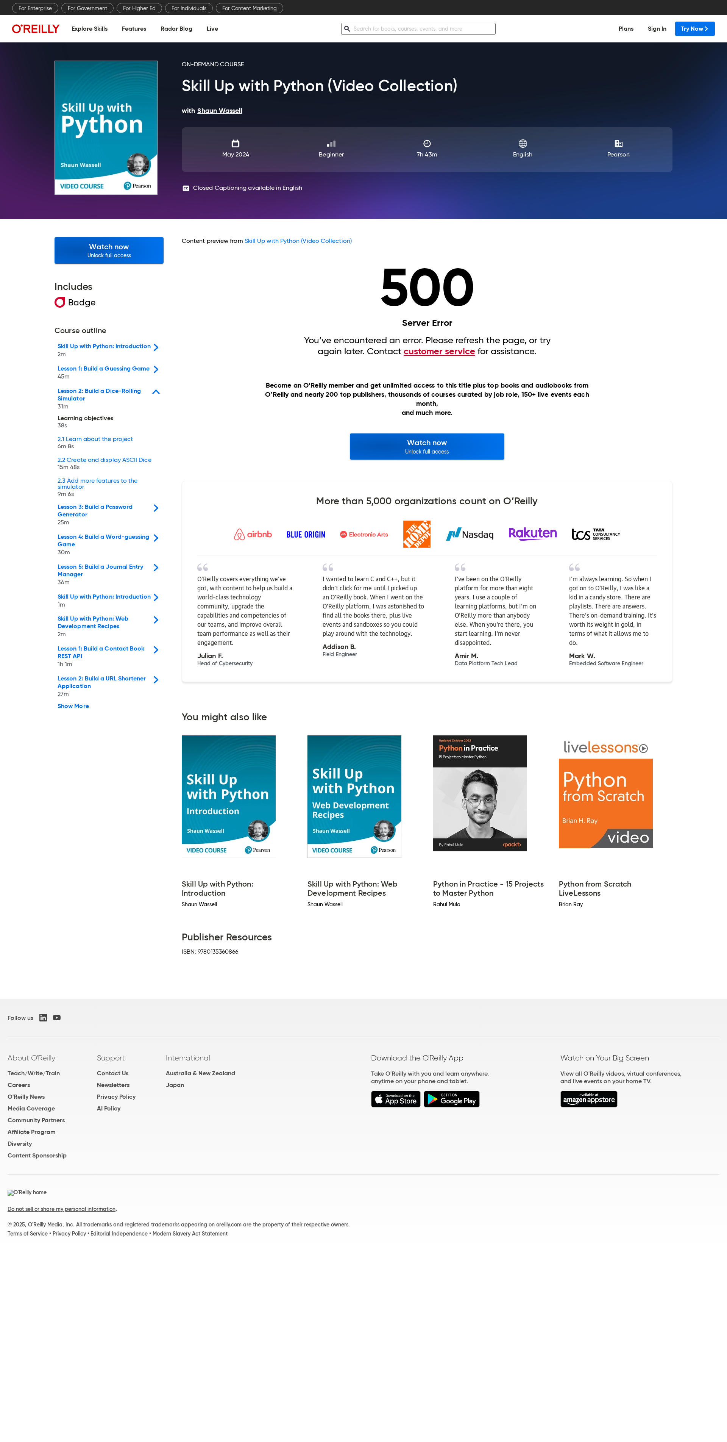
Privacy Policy (116, 1097)
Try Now (692, 29)
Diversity (20, 1144)
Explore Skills (90, 29)
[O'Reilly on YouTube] (57, 1017)
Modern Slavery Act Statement (190, 1233)
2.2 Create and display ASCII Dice (104, 464)
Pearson (618, 154)
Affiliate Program (32, 1132)
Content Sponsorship (37, 1155)
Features (134, 29)
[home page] (36, 28)
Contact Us (112, 1073)
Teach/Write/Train (34, 1073)
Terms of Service (28, 1233)
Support (111, 1057)
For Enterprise (35, 8)
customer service (439, 351)
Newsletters (113, 1085)
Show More (73, 706)
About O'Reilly (31, 1057)
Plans (626, 29)
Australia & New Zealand (200, 1073)
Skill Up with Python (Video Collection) (298, 240)
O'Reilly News (26, 1097)
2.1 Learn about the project (95, 443)
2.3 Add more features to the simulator (97, 487)
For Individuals (189, 8)
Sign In (657, 29)
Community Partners (36, 1120)
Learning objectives (86, 422)
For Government (87, 8)
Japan (175, 1085)
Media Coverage (31, 1108)
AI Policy (108, 1108)
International (188, 1057)
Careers (19, 1085)
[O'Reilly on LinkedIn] (43, 1017)
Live (212, 29)
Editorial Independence (119, 1233)
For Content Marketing (249, 8)
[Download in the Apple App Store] (396, 1105)
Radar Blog (176, 29)
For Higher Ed (139, 8)
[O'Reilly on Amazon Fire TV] (589, 1105)
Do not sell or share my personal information (61, 1209)
